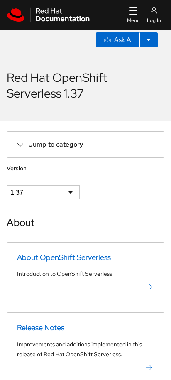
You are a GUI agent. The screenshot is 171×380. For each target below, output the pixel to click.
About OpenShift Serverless (64, 257)
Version (17, 168)
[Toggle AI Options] (148, 39)
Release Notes (40, 327)
